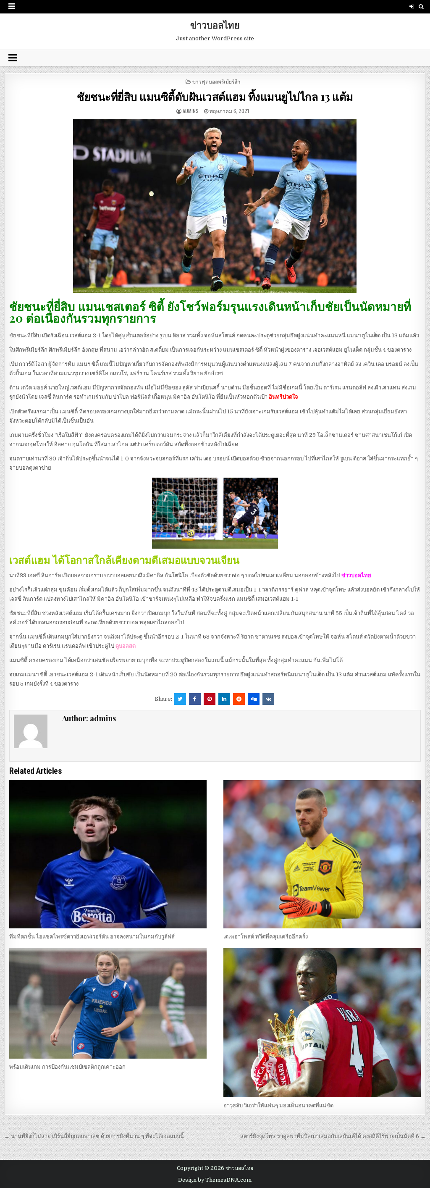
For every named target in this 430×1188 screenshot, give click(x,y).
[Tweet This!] (180, 699)
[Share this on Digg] (254, 699)
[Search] (421, 7)
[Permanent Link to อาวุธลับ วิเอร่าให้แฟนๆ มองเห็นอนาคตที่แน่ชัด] (322, 1022)
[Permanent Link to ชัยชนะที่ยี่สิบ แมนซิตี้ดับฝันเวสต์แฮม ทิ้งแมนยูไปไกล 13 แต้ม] (215, 206)
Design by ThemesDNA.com (215, 1180)
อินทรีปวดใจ (283, 397)
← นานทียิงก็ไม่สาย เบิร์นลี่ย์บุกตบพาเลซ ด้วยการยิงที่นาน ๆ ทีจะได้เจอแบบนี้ (94, 1136)
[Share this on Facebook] (195, 699)
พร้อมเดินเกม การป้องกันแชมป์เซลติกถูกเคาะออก (67, 1067)
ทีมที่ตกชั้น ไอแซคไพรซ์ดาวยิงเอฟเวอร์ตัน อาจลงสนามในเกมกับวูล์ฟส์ (92, 936)
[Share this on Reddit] (239, 699)
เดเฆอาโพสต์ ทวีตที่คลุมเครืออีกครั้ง (265, 936)
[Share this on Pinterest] (209, 699)
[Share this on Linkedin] (224, 699)
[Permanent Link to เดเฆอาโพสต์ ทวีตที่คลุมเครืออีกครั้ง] (322, 854)
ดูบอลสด (125, 646)
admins (191, 110)
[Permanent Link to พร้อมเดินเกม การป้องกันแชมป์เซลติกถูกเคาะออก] (108, 1003)
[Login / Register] (412, 7)
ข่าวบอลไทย (215, 24)
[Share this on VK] (268, 699)
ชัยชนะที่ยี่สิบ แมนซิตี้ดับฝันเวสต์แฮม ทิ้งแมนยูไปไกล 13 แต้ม (215, 96)
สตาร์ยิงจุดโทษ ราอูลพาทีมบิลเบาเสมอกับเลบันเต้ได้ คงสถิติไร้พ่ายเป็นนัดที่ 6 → (333, 1136)
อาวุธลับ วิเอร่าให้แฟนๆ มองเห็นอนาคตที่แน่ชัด (278, 1105)
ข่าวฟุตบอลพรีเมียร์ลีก (216, 81)
